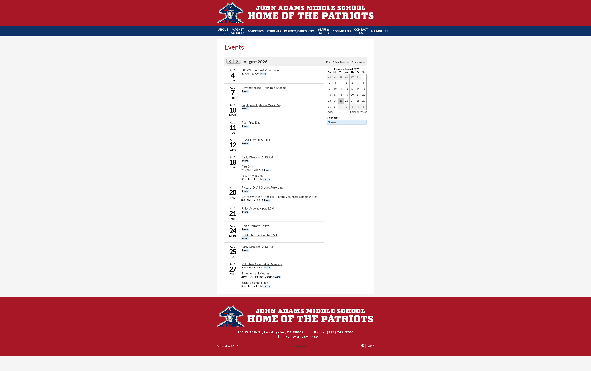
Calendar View (358, 112)
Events (334, 122)
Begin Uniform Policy (255, 226)
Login (367, 346)
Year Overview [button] (342, 61)
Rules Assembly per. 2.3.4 (258, 208)
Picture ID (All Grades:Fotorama (262, 187)
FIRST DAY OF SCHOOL (257, 140)
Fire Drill (247, 166)
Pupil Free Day (251, 122)
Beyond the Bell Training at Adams (264, 87)
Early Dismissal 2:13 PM (257, 157)
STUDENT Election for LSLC (260, 235)
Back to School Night (254, 282)
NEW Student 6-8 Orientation (261, 70)
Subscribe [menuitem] (359, 61)
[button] (223, 31)
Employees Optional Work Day (261, 105)
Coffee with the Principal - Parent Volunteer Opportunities (279, 196)
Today (330, 112)
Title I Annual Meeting (256, 273)
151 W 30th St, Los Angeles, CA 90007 (270, 332)
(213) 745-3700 (340, 332)
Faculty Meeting (252, 175)
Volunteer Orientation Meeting (262, 264)
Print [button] (328, 61)
